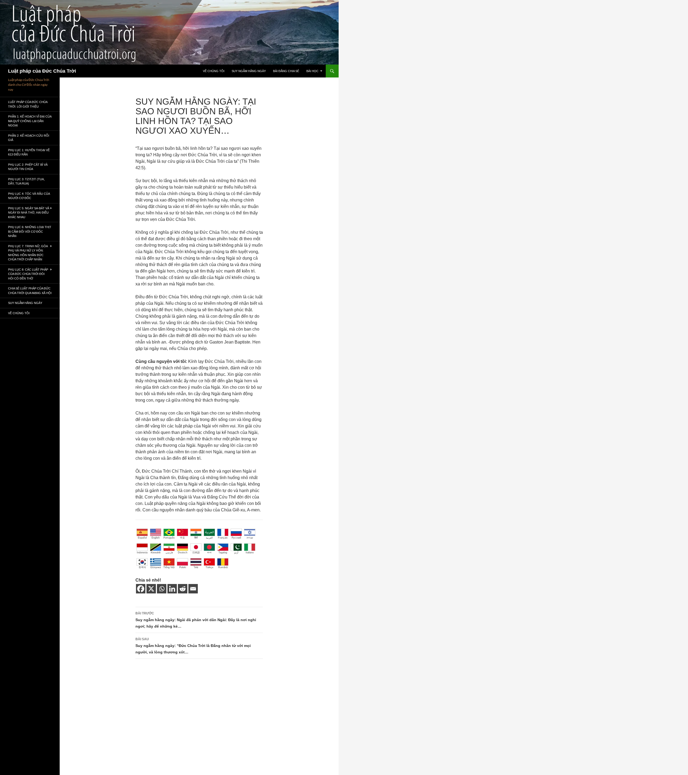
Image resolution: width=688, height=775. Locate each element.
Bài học (312, 71)
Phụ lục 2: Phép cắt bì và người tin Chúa (28, 167)
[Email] (193, 588)
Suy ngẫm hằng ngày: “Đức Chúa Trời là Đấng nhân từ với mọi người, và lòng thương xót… (193, 645)
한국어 (142, 567)
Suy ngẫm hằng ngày (249, 71)
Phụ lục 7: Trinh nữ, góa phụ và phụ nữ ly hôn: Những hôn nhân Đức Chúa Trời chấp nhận (28, 253)
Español (142, 537)
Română (223, 567)
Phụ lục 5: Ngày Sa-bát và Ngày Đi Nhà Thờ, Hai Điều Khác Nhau (28, 213)
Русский (236, 537)
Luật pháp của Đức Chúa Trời (42, 71)
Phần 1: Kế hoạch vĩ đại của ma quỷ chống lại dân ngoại (29, 121)
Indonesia (142, 552)
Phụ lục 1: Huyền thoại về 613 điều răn (29, 152)
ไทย (196, 567)
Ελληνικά (155, 567)
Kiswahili (155, 552)
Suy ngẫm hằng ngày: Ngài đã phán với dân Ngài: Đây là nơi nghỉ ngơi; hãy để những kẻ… (195, 619)
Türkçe (209, 567)
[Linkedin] (172, 588)
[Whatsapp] (161, 588)
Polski (182, 567)
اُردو (236, 552)
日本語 (196, 552)
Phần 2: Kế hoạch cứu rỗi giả (28, 138)
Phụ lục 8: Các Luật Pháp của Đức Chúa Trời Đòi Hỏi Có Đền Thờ (28, 274)
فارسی (169, 552)
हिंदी (196, 537)
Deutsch (182, 552)
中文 (182, 537)
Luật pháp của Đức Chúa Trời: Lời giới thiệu (27, 104)
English (156, 537)
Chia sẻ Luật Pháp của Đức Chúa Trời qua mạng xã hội (30, 291)
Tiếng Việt (169, 567)
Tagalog (222, 552)
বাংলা (209, 552)
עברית (250, 537)
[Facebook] (140, 588)
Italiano (250, 552)
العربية (209, 537)
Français (223, 537)
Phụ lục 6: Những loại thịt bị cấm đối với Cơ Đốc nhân (29, 231)
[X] (151, 588)
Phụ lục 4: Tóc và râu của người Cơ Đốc (29, 196)
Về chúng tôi (213, 71)
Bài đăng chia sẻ (286, 71)
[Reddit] (182, 588)
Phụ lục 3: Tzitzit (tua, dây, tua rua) (26, 181)
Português (169, 537)
